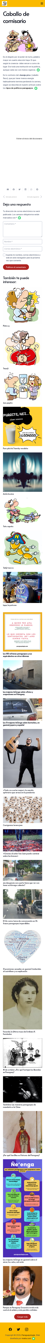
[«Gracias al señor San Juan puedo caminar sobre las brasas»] (22, 831)
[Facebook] (10, 1329)
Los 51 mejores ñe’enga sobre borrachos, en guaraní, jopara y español (21, 723)
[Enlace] (4, 3)
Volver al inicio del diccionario (29, 138)
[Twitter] (18, 1329)
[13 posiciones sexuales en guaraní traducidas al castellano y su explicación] (22, 929)
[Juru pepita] (22, 374)
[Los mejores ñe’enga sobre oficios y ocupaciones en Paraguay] (22, 662)
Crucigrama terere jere (13, 825)
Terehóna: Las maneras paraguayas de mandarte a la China (19, 1105)
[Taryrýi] (22, 331)
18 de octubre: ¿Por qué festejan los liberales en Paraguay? (22, 1070)
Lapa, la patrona (10, 605)
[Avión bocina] (22, 454)
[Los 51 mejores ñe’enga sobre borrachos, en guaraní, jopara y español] (22, 700)
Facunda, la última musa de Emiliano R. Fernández (19, 1032)
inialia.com (26, 1338)
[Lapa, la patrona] (22, 573)
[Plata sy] (22, 288)
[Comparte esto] (14, 189)
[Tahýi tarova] (22, 532)
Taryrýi (6, 368)
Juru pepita (7, 402)
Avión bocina (8, 493)
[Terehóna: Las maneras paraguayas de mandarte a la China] (22, 1078)
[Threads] (35, 1329)
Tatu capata (8, 526)
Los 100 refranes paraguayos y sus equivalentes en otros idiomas (17, 654)
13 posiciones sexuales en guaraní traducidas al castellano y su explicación (22, 970)
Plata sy (6, 325)
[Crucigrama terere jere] (22, 798)
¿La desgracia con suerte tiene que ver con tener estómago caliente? (21, 883)
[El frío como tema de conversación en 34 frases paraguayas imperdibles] (22, 891)
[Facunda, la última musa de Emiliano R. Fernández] (22, 977)
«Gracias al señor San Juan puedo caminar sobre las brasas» (21, 854)
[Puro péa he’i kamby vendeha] (22, 408)
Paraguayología (28, 1335)
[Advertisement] (22, 114)
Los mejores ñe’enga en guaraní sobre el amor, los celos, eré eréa (20, 1260)
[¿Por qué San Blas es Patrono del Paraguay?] (22, 1113)
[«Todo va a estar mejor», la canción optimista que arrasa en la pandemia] (22, 730)
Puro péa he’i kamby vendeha (15, 448)
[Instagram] (26, 1329)
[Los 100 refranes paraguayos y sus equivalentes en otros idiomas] (22, 614)
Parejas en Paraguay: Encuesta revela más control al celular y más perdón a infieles (21, 1308)
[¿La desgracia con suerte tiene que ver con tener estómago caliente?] (22, 861)
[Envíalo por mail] (8, 189)
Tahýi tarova (8, 567)
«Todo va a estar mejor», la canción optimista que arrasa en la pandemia (19, 791)
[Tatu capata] (22, 499)
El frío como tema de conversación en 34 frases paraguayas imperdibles (20, 922)
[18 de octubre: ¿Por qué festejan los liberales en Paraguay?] (22, 1040)
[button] (38, 69)
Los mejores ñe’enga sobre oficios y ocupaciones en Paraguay (18, 693)
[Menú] (42, 3)
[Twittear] (19, 189)
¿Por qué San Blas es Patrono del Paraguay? (21, 1155)
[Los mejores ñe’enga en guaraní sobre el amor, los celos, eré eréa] (22, 1161)
